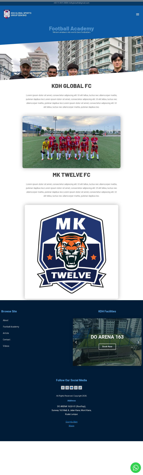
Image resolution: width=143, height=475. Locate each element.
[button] (137, 14)
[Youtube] (71, 387)
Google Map (72, 421)
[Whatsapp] (76, 387)
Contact (6, 339)
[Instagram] (67, 387)
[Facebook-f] (63, 387)
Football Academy (11, 326)
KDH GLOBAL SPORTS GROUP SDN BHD (21, 14)
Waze (71, 425)
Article (6, 333)
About (5, 320)
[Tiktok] (80, 387)
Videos (6, 346)
